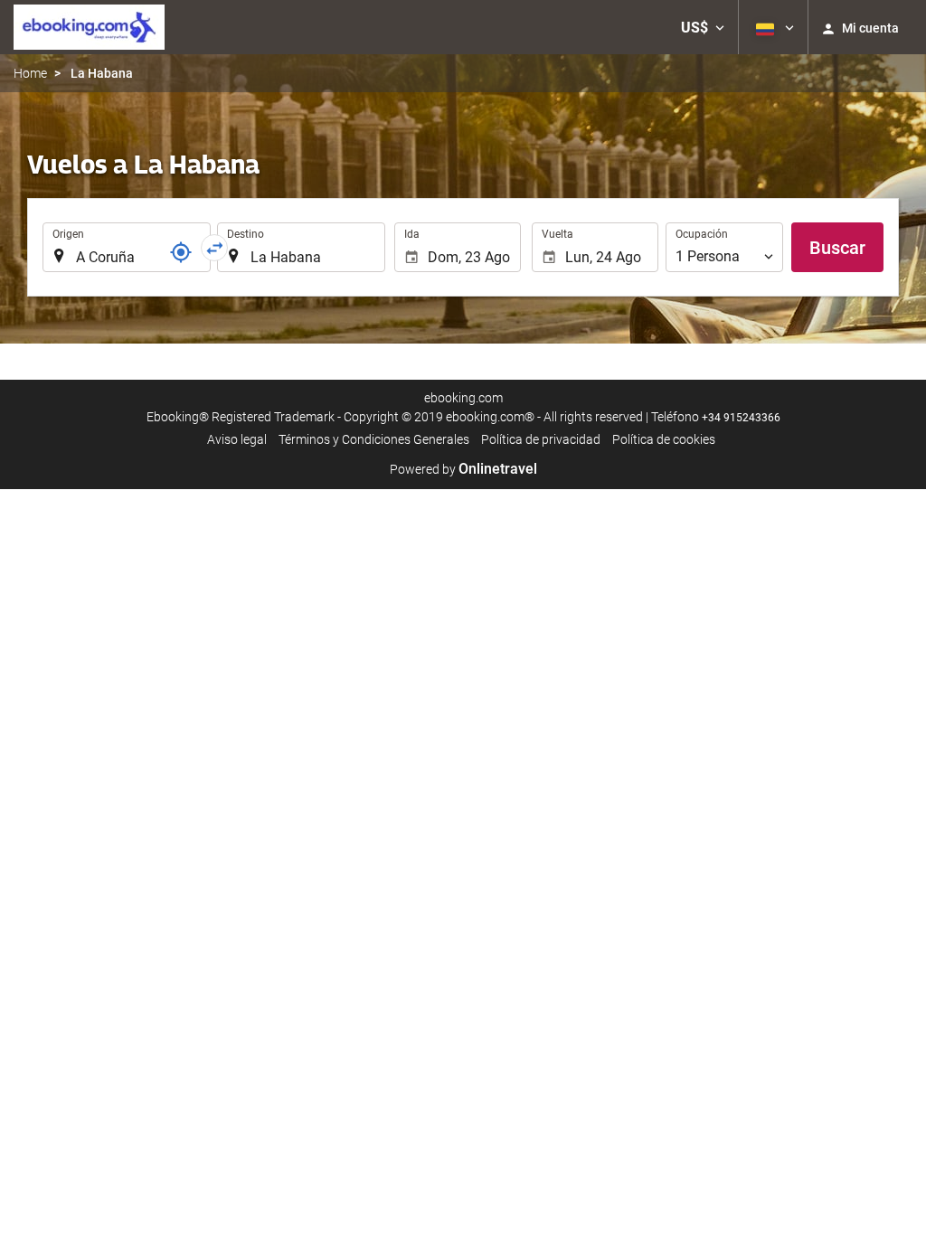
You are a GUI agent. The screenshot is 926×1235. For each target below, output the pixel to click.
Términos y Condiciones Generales (374, 439)
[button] (702, 27)
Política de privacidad (540, 439)
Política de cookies (663, 439)
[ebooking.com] (89, 27)
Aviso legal (237, 439)
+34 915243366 (741, 417)
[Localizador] (181, 252)
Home (30, 73)
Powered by (463, 469)
